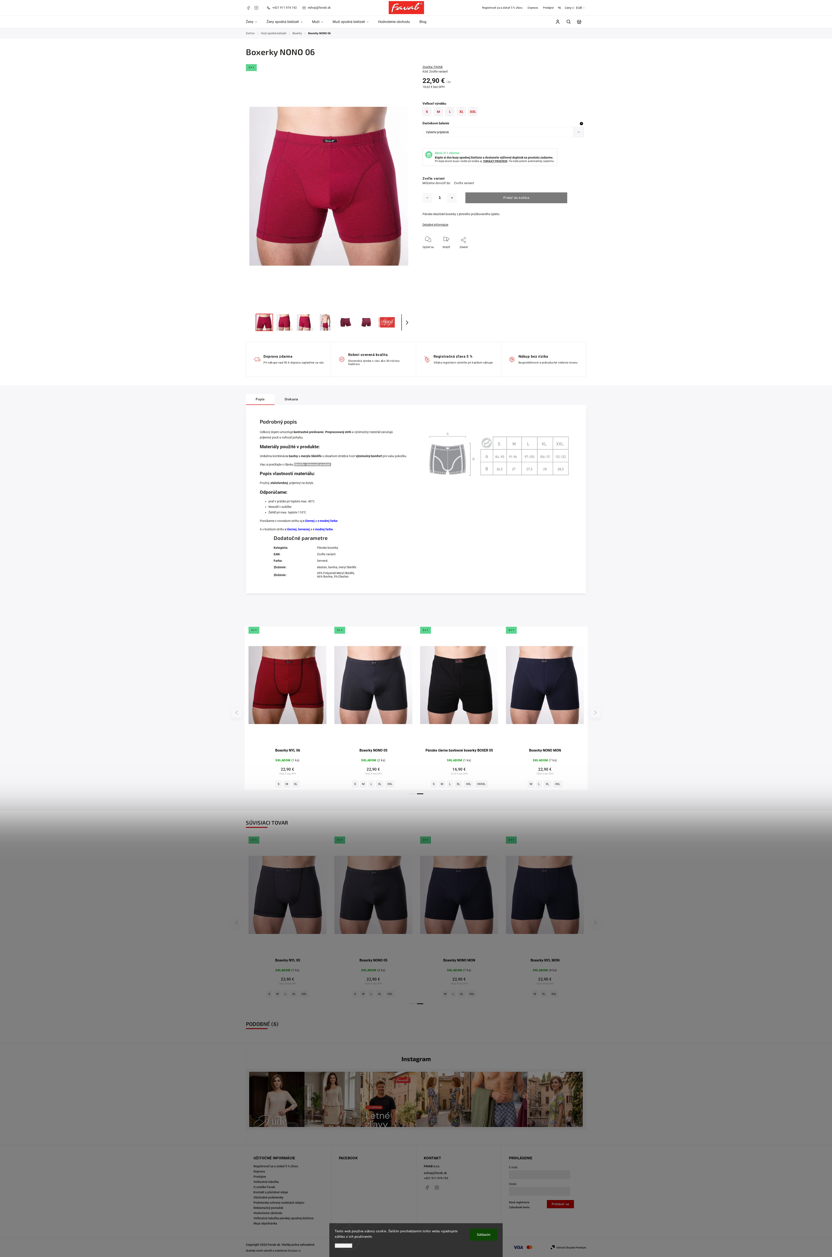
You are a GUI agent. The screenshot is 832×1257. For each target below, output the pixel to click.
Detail (287, 687)
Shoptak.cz (294, 1250)
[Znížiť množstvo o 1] (427, 198)
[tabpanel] (287, 708)
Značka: (432, 67)
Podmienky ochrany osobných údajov (279, 1202)
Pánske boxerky (327, 547)
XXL (290, 784)
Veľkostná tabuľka (266, 1182)
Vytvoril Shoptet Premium (571, 1247)
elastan (322, 567)
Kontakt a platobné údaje (271, 1192)
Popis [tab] (260, 399)
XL (280, 784)
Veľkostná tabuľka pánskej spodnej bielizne (284, 1218)
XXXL (302, 784)
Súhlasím (483, 1235)
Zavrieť (570, 253)
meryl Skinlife (347, 567)
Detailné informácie (435, 224)
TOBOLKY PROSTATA (495, 161)
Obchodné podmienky (268, 1197)
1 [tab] (412, 793)
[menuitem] (254, 22)
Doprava (533, 7)
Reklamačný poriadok (268, 1208)
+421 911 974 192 (436, 1178)
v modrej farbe (328, 521)
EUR (579, 8)
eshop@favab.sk (435, 1173)
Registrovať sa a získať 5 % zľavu (502, 7)
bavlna (332, 567)
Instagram (256, 7)
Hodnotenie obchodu (268, 1213)
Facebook (248, 7)
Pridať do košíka (516, 198)
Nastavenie (343, 1245)
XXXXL (316, 784)
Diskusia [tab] (291, 399)
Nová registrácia (519, 1202)
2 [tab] (420, 793)
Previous (237, 712)
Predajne (548, 7)
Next (595, 712)
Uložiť (457, 253)
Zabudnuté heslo (519, 1207)
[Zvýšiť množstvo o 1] (452, 198)
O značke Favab (264, 1187)
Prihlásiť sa (560, 1204)
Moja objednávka (265, 1223)
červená (322, 560)
